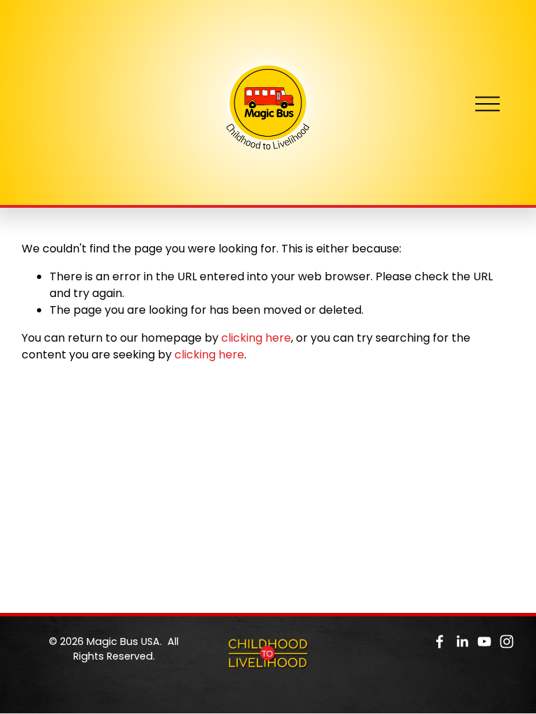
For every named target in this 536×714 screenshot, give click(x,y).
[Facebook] (440, 641)
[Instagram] (507, 641)
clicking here (256, 338)
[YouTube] (484, 641)
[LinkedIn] (462, 641)
